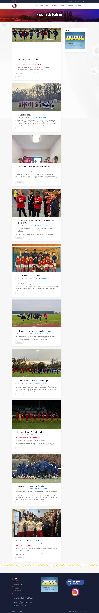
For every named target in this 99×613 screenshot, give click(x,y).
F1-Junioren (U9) (38, 62)
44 (59, 565)
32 (22, 565)
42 (53, 565)
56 (97, 565)
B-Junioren (37, 169)
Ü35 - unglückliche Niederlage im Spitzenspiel (32, 381)
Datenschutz (78, 1)
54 (90, 565)
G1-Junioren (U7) (38, 225)
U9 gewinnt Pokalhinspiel (24, 115)
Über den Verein (55, 5)
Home (36, 5)
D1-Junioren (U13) (38, 488)
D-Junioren (37, 333)
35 (31, 565)
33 (25, 565)
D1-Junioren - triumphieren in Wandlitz (29, 486)
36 (35, 565)
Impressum (71, 1)
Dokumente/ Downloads (67, 5)
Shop (84, 5)
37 (38, 565)
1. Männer (38, 434)
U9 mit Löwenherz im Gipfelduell (27, 59)
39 (44, 565)
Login (84, 1)
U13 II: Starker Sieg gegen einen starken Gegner (33, 331)
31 (19, 565)
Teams (41, 5)
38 (41, 565)
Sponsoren (78, 5)
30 (16, 565)
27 (7, 565)
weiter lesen (19, 76)
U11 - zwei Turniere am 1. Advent (27, 276)
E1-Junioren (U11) (39, 278)
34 (28, 565)
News (47, 5)
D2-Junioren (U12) (44, 333)
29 (13, 565)
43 (56, 565)
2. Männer (38, 543)
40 (47, 565)
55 (93, 565)
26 (4, 565)
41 (50, 565)
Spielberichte (45, 62)
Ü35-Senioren (44, 383)
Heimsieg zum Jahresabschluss (27, 540)
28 (10, 565)
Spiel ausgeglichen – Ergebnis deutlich (29, 432)
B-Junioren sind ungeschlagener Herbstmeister (32, 166)
